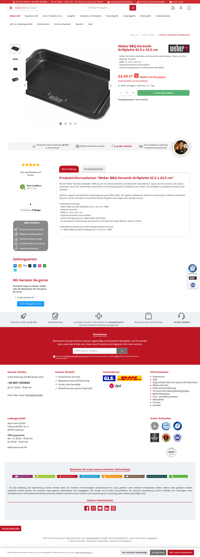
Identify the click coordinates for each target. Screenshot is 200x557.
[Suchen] (133, 7)
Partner (157, 402)
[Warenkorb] (189, 7)
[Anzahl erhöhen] (133, 93)
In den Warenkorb (163, 92)
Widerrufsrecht (160, 385)
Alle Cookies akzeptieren (180, 552)
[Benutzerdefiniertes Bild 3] (177, 426)
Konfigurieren (158, 552)
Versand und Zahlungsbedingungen (171, 390)
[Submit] (121, 351)
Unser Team (178, 1)
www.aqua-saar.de (17, 447)
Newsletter (158, 399)
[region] (61, 85)
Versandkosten (93, 538)
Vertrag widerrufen (10, 528)
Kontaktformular (55, 322)
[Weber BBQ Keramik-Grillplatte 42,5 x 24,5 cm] (68, 85)
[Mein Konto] (181, 7)
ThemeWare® (125, 541)
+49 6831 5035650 (181, 322)
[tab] (69, 169)
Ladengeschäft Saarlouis (121, 1)
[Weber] (179, 48)
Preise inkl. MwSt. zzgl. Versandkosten (133, 80)
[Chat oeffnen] (180, 147)
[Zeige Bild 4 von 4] (75, 124)
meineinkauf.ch (116, 322)
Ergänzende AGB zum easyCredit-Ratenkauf (175, 382)
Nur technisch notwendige (134, 552)
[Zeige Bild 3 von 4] (70, 124)
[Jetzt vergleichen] (172, 7)
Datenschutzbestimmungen (77, 356)
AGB (116, 356)
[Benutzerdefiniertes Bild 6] (177, 437)
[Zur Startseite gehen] (22, 7)
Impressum (158, 376)
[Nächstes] (111, 85)
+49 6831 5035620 (123, 146)
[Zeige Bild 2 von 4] (65, 124)
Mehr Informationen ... (84, 552)
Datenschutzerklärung (164, 388)
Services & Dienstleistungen (152, 1)
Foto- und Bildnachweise (165, 396)
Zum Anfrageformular (30, 303)
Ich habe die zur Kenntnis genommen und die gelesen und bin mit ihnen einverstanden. (97, 357)
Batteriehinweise (161, 393)
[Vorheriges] (25, 85)
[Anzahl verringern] (121, 93)
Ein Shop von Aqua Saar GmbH (89, 1)
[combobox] (99, 7)
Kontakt (157, 405)
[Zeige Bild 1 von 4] (60, 124)
